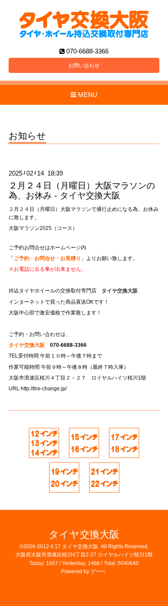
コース (64, 228)
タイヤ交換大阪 (84, 534)
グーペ (98, 571)
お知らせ (27, 136)
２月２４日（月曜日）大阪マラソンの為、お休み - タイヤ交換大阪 (82, 190)
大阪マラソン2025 (30, 228)
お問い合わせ (84, 66)
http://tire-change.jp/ (44, 389)
